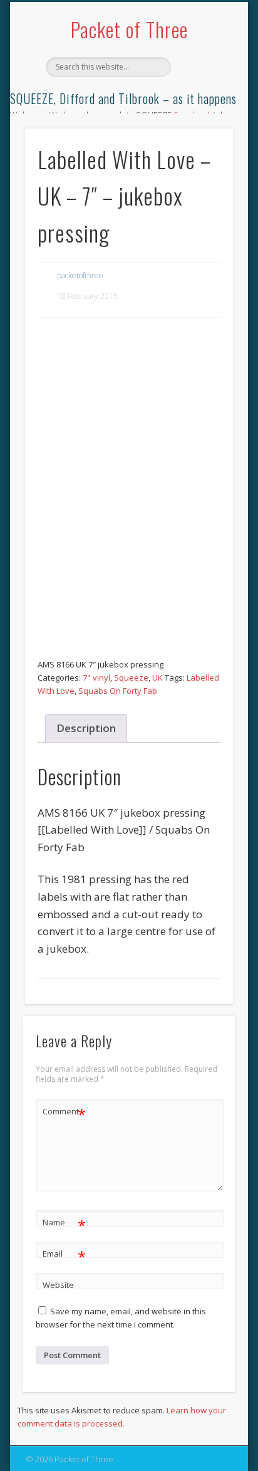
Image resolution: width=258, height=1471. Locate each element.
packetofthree (80, 275)
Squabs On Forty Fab (117, 690)
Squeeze (131, 677)
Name (64, 1224)
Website (58, 1284)
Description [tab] (86, 728)
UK (157, 677)
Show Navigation (202, 112)
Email (64, 1255)
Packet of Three (129, 29)
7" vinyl (96, 677)
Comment (64, 1113)
